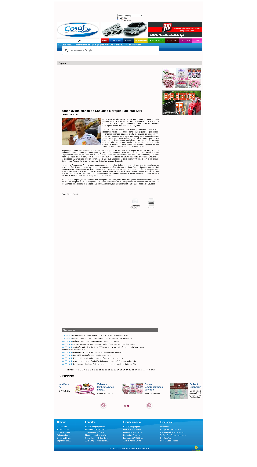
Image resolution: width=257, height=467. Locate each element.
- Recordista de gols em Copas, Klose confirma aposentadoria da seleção (97, 338)
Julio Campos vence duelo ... (97, 441)
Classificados (116, 41)
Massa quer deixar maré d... (96, 435)
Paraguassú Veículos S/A (170, 430)
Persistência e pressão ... (95, 430)
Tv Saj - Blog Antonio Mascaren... (173, 435)
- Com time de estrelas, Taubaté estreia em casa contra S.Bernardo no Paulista (99, 361)
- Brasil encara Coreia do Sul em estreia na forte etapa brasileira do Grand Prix (99, 364)
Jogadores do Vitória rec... (95, 432)
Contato (197, 41)
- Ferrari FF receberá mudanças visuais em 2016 (87, 355)
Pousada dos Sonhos (169, 441)
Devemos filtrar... (63, 438)
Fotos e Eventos (156, 41)
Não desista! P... (63, 427)
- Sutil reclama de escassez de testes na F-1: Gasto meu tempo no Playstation (98, 344)
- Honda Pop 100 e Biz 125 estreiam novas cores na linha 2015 (92, 352)
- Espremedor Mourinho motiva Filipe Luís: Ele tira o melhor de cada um (96, 335)
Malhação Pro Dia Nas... (133, 430)
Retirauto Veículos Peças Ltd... (172, 432)
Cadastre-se (172, 41)
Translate (127, 20)
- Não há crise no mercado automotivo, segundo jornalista (90, 341)
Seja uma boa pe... (64, 435)
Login (78, 40)
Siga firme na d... (64, 441)
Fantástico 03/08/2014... (133, 438)
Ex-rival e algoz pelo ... (132, 427)
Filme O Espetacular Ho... (133, 432)
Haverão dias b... (64, 430)
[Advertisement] (130, 8)
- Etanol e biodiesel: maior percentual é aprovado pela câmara (92, 358)
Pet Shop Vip (165, 438)
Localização (185, 41)
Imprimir (151, 208)
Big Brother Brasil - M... (132, 435)
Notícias (128, 41)
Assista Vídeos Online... (132, 441)
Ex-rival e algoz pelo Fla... (95, 427)
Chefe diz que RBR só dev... (96, 438)
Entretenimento (140, 41)
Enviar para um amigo (135, 207)
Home (104, 41)
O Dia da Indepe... (64, 432)
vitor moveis (165, 427)
